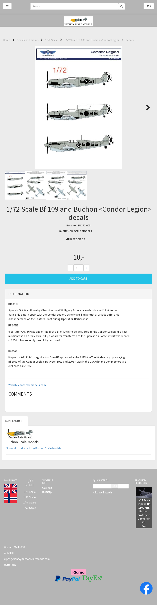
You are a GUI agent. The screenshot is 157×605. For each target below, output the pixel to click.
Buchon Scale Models (77, 231)
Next (146, 107)
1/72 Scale (51, 40)
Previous (11, 107)
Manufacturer (15, 421)
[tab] (78, 294)
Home (6, 40)
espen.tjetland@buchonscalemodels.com (27, 559)
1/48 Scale (29, 502)
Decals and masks (28, 40)
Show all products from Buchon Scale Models (33, 448)
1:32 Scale (30, 497)
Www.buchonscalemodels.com (27, 385)
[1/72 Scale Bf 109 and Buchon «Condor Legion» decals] (78, 107)
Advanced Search (102, 492)
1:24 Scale (30, 492)
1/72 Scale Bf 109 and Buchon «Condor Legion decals (99, 40)
